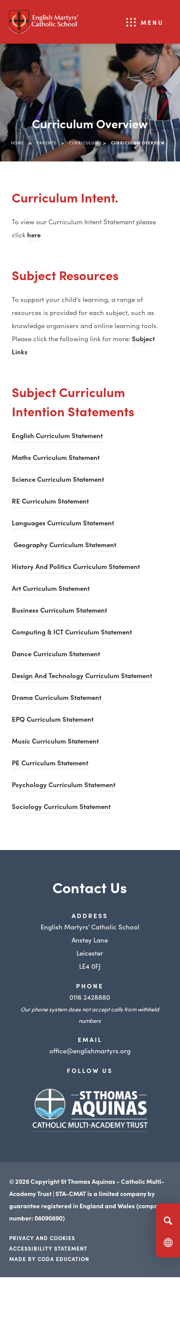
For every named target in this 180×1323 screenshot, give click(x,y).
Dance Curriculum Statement (56, 655)
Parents (46, 142)
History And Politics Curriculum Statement (76, 567)
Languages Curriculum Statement (63, 524)
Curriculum (83, 142)
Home (17, 142)
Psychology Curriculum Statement (63, 786)
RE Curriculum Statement (50, 500)
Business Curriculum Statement (59, 611)
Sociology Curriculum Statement (61, 807)
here (34, 236)
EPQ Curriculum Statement (52, 720)
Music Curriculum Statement (55, 742)
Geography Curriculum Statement (64, 546)
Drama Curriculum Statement (56, 698)
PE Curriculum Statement (50, 764)
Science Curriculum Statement (58, 480)
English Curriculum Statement (57, 436)
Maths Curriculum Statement (56, 458)
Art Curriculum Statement (51, 589)
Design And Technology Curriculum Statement (82, 676)
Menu (152, 22)
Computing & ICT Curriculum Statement (72, 633)
